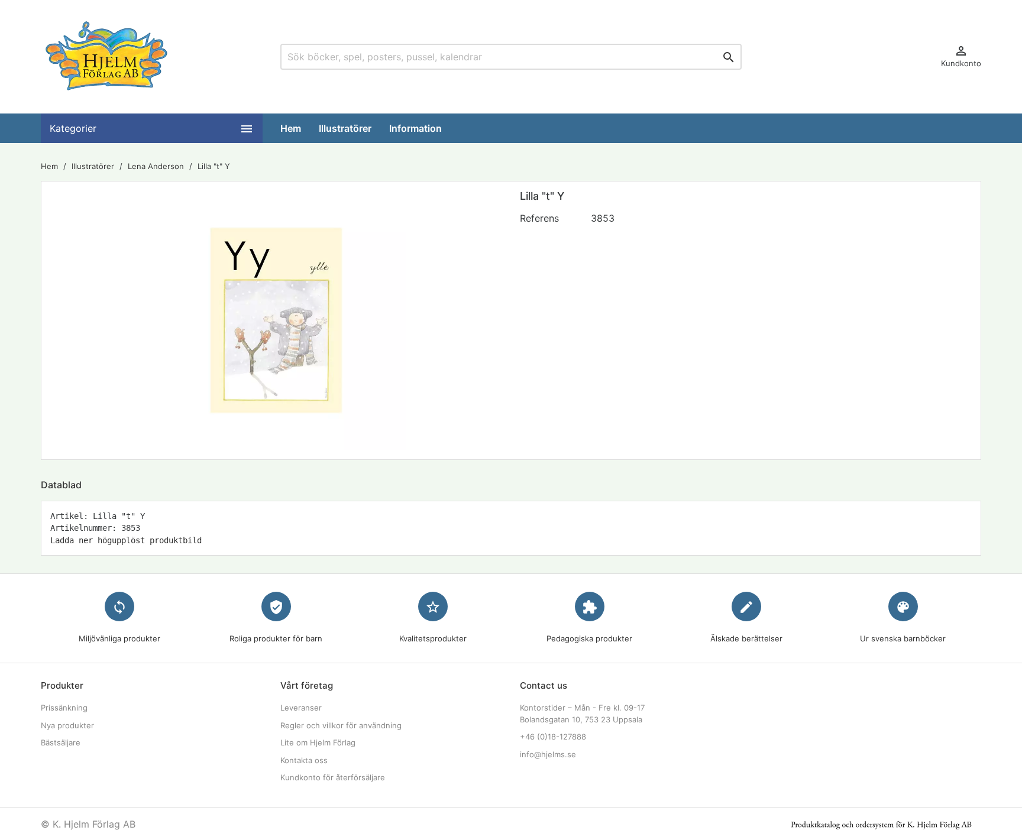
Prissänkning (64, 707)
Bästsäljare (60, 742)
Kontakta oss (304, 760)
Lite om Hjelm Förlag (317, 742)
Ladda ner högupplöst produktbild (126, 540)
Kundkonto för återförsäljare (332, 777)
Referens (539, 218)
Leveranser (301, 707)
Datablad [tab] (61, 485)
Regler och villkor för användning (341, 725)
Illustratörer (345, 128)
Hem (290, 128)
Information (415, 128)
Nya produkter (67, 725)
